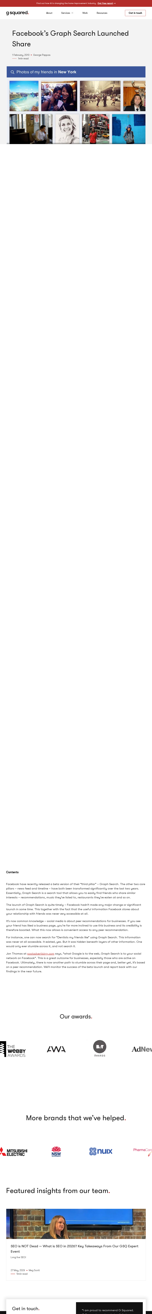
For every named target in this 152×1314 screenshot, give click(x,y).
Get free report (105, 3)
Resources (102, 13)
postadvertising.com (40, 953)
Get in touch (135, 13)
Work (85, 13)
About (49, 13)
